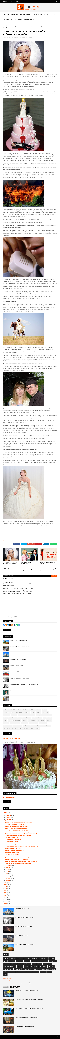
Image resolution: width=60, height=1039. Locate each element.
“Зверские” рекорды (12, 854)
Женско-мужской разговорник (26, 563)
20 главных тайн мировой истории (24, 1026)
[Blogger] (12, 625)
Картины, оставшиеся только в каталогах (26, 1017)
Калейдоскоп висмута (12, 852)
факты (14, 728)
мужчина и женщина (12, 26)
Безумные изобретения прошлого (19, 678)
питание (6, 723)
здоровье (21, 715)
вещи (44, 709)
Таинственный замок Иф (17, 653)
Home (4, 26)
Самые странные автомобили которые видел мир (29, 1008)
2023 (6, 812)
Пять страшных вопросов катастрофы (20, 697)
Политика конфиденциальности (10, 980)
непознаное (41, 720)
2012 (5, 899)
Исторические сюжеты (40, 14)
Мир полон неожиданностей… (14, 821)
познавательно (15, 723)
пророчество (33, 723)
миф (5, 720)
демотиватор (19, 712)
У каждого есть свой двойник (14, 824)
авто (24, 709)
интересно (40, 715)
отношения (28, 26)
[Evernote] (17, 625)
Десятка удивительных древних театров (18, 835)
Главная (5, 1)
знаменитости (30, 715)
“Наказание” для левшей (13, 839)
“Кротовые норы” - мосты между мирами (26, 990)
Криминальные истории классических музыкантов (24, 684)
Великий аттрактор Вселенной (18, 659)
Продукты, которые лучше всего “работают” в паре (21, 858)
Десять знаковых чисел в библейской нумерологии (21, 846)
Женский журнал (25, 14)
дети (33, 712)
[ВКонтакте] (4, 625)
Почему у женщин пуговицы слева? (16, 828)
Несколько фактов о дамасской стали (20, 646)
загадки (14, 715)
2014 (6, 896)
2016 (5, 892)
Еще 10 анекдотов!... (9, 797)
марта (8, 877)
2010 (5, 903)
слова (53, 969)
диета (38, 712)
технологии (7, 728)
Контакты (16, 1)
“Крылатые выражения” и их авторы (16, 830)
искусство (6, 717)
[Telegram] (19, 625)
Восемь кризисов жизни (12, 843)
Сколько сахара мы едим (13, 848)
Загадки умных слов (11, 837)
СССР (19, 709)
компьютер (20, 717)
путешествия (7, 725)
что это (43, 971)
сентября (9, 865)
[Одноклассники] (6, 625)
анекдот (30, 709)
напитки (20, 966)
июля (7, 869)
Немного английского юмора (14, 850)
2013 (5, 897)
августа (8, 867)
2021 (5, 883)
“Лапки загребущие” (11, 841)
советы (32, 725)
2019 (5, 886)
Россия (13, 709)
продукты (24, 723)
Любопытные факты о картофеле (19, 640)
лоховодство (47, 717)
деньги (27, 712)
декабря (8, 815)
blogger (54, 575)
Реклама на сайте (7, 978)
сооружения (40, 725)
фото (20, 728)
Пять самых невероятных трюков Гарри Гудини (20, 832)
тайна (48, 725)
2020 (6, 884)
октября (8, 819)
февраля (8, 878)
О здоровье (18, 19)
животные (6, 715)
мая (7, 873)
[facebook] (56, 1)
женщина (45, 712)
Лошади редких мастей (16, 665)
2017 (5, 890)
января (8, 880)
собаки (26, 725)
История (6, 709)
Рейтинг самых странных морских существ (18, 822)
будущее (37, 709)
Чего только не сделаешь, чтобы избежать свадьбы (10, 563)
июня (7, 871)
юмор (32, 728)
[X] (10, 625)
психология (43, 723)
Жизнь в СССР (8, 19)
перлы (49, 720)
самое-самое (17, 725)
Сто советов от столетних (12, 738)
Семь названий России (16, 672)
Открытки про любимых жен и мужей (48, 563)
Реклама (10, 1)
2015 (5, 894)
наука (24, 720)
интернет (48, 715)
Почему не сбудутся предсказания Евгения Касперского (26, 690)
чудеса (26, 728)
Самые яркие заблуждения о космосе (17, 845)
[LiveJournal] (14, 625)
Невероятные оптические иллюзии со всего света (21, 861)
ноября (8, 817)
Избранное (14, 14)
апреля (8, 875)
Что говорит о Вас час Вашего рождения (18, 863)
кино (13, 717)
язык (37, 728)
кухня (39, 717)
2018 (5, 888)
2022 (6, 814)
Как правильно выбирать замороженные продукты (29, 999)
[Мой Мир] (8, 625)
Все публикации (29, 19)
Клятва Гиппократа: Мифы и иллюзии (16, 859)
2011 (5, 901)
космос (28, 717)
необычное (21, 26)
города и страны (8, 712)
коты (34, 717)
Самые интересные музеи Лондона (16, 826)
